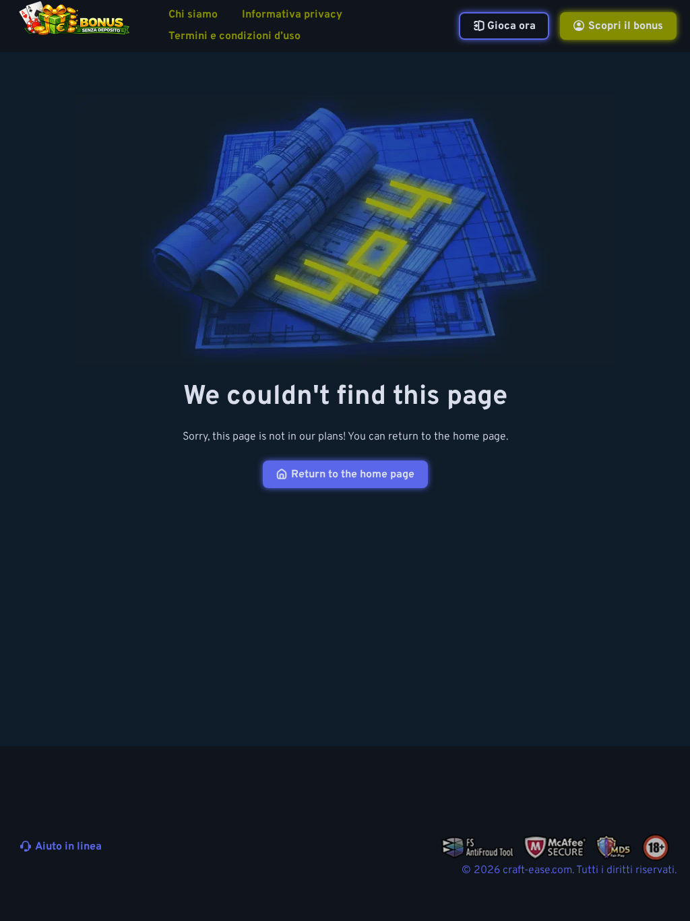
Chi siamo (193, 15)
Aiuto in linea (68, 847)
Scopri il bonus (625, 26)
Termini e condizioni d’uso (234, 36)
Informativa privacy (292, 15)
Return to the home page (352, 474)
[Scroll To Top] (662, 879)
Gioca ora (511, 26)
